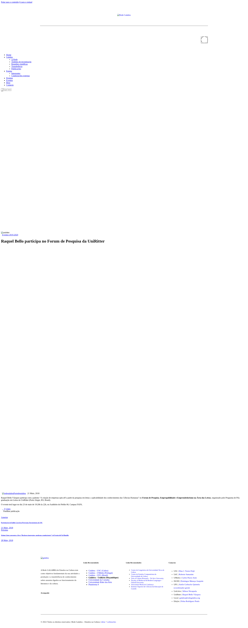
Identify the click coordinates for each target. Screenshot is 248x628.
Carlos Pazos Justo (189, 578)
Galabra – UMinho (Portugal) (100, 573)
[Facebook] (41, 15)
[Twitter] (43, 15)
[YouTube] (45, 15)
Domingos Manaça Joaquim (192, 581)
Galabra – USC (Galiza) (98, 571)
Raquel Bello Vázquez (192, 595)
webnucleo (111, 622)
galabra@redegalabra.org (190, 598)
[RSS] (49, 15)
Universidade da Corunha (98, 580)
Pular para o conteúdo (10, 2)
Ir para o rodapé (25, 2)
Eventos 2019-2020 (10, 235)
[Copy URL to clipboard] (46, 513)
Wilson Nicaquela (190, 591)
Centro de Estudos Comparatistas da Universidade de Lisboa (143, 575)
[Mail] (47, 15)
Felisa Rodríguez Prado (190, 601)
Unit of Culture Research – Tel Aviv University (147, 578)
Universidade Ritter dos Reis (100, 582)
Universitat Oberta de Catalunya (142, 585)
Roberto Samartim (186, 574)
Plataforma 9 (93, 584)
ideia (103, 622)
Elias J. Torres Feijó (187, 571)
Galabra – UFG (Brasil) (98, 575)
